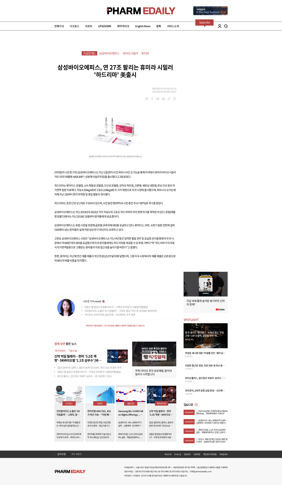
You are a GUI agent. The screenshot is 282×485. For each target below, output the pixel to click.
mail (163, 98)
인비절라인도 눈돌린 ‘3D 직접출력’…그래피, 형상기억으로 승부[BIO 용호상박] (120, 310)
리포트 (88, 26)
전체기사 (59, 26)
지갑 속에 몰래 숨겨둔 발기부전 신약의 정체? (206, 302)
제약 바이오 (123, 26)
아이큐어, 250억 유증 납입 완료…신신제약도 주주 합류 (109, 314)
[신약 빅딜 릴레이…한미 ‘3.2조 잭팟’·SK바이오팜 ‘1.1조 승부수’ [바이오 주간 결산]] (117, 356)
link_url (169, 98)
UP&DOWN (104, 26)
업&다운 (130, 403)
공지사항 (61, 454)
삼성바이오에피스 (109, 53)
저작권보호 (223, 454)
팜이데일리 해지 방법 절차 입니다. (85, 454)
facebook (152, 98)
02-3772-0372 (174, 471)
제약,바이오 (161, 403)
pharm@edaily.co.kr (203, 471)
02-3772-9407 (163, 471)
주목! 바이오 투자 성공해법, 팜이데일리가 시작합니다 (153, 372)
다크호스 (74, 26)
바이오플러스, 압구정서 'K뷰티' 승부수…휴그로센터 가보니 (84, 376)
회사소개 (168, 454)
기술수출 (72, 350)
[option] (94, 454)
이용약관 (196, 454)
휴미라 (145, 53)
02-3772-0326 (144, 471)
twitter (158, 98)
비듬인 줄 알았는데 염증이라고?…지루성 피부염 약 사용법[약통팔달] (116, 307)
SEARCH (226, 26)
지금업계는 (89, 53)
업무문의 (187, 454)
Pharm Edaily (69, 471)
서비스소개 (173, 26)
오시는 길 (177, 454)
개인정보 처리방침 (209, 454)
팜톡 (158, 26)
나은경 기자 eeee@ (92, 301)
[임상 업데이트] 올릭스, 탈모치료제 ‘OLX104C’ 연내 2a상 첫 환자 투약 (89, 367)
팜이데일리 (60, 350)
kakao (146, 98)
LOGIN (219, 26)
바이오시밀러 (130, 53)
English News (142, 26)
